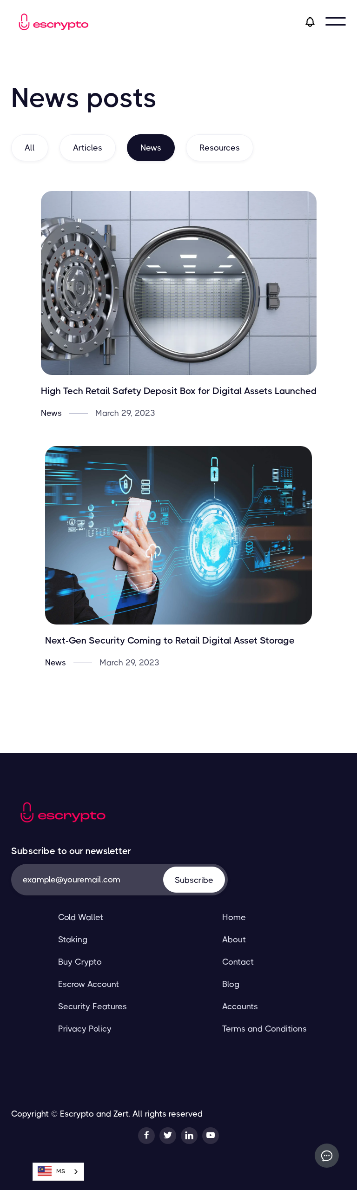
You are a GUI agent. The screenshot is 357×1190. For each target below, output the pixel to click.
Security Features (92, 1006)
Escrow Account (88, 984)
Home (234, 917)
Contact (238, 961)
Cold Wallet (80, 917)
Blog (230, 984)
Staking (72, 939)
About (234, 939)
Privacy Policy (85, 1028)
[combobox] (58, 1172)
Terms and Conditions (264, 1028)
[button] (335, 21)
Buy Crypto (80, 961)
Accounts (240, 1006)
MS (60, 1171)
